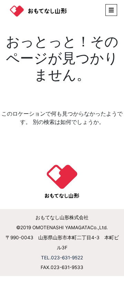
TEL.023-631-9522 (62, 257)
